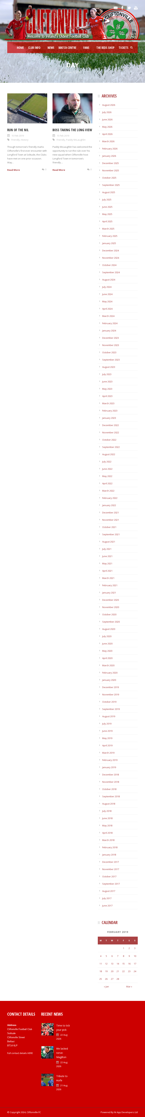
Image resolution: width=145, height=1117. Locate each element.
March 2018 (108, 840)
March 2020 (108, 665)
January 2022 (109, 505)
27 (112, 978)
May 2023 (107, 388)
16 (129, 963)
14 (118, 963)
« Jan (106, 986)
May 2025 (107, 214)
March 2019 (108, 752)
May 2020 (107, 650)
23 (129, 971)
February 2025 (109, 236)
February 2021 (109, 585)
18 (100, 971)
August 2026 (108, 105)
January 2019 (109, 767)
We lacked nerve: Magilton (62, 1053)
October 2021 (109, 527)
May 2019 (107, 738)
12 (106, 963)
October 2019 (109, 701)
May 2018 (107, 825)
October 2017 (109, 876)
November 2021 (110, 519)
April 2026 (107, 134)
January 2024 (109, 330)
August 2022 (108, 454)
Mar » (129, 986)
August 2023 (108, 367)
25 (100, 978)
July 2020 (106, 636)
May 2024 (107, 301)
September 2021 (111, 534)
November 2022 (110, 432)
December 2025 (110, 163)
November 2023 (110, 345)
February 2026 (109, 148)
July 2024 (106, 286)
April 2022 (107, 483)
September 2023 (111, 359)
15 (123, 963)
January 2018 (109, 854)
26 (106, 978)
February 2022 (109, 498)
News (51, 48)
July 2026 (106, 112)
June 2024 (107, 294)
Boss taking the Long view (72, 130)
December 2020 (110, 599)
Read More (13, 169)
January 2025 (109, 243)
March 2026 (108, 141)
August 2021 (108, 541)
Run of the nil (18, 130)
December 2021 (110, 512)
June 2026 (107, 119)
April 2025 (107, 221)
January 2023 (109, 417)
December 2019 (110, 687)
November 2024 (110, 257)
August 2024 (108, 279)
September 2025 (111, 185)
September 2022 (111, 447)
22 (123, 971)
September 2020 (111, 621)
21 (118, 971)
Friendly (15, 139)
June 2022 (107, 468)
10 (135, 956)
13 (112, 963)
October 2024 (109, 265)
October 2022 (109, 439)
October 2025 (109, 177)
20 (112, 971)
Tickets (123, 48)
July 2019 (106, 723)
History (24, 139)
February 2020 (109, 672)
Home (20, 48)
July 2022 (106, 461)
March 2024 (108, 316)
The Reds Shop (105, 48)
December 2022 (110, 425)
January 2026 (109, 155)
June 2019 (107, 730)
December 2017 (110, 861)
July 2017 (106, 898)
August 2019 (108, 716)
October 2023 (109, 352)
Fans (86, 48)
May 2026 (107, 126)
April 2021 (107, 570)
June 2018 (107, 818)
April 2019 (107, 745)
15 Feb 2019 (17, 135)
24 (135, 971)
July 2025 (106, 199)
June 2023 (107, 381)
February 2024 (109, 323)
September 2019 (111, 709)
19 (106, 971)
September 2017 (111, 883)
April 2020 (107, 658)
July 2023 (106, 374)
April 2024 (107, 308)
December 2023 (110, 337)
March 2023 (108, 403)
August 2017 (108, 891)
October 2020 (109, 614)
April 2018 (107, 832)
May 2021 (107, 563)
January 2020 (109, 680)
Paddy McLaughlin (76, 139)
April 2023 (107, 396)
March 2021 (108, 578)
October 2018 (109, 789)
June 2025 (107, 206)
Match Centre (67, 48)
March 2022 (108, 490)
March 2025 (108, 228)
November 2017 (110, 869)
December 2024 (110, 250)
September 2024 (111, 272)
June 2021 (107, 556)
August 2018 (108, 803)
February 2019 (109, 760)
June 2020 (107, 643)
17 (135, 963)
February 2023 (109, 410)
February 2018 (109, 847)
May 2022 (107, 476)
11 (100, 963)
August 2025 (108, 192)
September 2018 (111, 796)
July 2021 (106, 549)
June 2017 (107, 905)
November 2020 (110, 607)
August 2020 (108, 629)
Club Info (34, 48)
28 (118, 978)
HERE (30, 1053)
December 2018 (110, 774)
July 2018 (106, 811)
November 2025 (110, 170)
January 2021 (109, 592)
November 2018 (110, 781)
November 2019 (110, 694)
